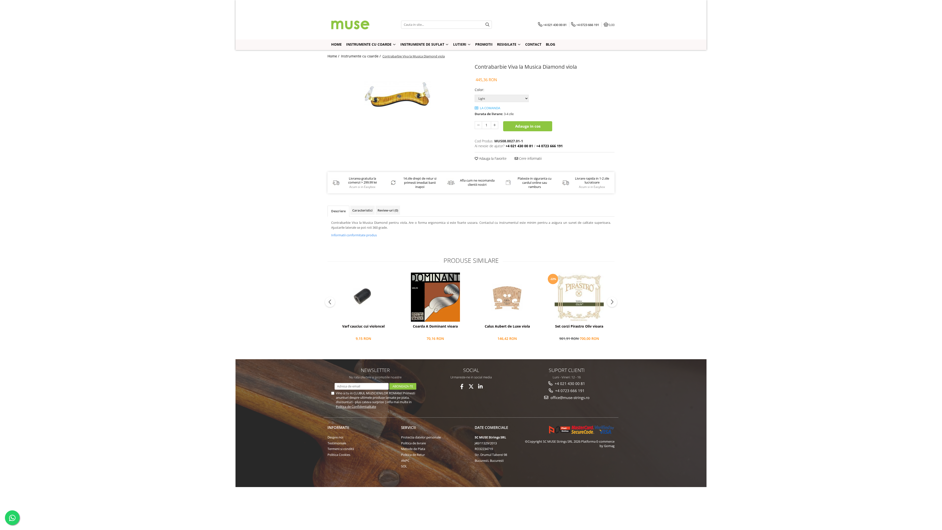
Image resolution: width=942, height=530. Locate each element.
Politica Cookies (338, 454)
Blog (550, 44)
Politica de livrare (413, 443)
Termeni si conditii (340, 449)
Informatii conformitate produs (354, 235)
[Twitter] (471, 386)
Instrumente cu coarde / (361, 56)
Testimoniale (336, 443)
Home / (333, 56)
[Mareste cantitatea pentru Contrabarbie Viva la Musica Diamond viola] (494, 125)
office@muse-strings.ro (569, 397)
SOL (404, 466)
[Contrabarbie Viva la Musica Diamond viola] (397, 94)
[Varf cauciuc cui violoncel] (363, 297)
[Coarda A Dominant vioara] (435, 297)
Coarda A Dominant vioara (435, 326)
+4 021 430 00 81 (569, 383)
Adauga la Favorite (492, 158)
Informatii (338, 427)
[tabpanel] (397, 94)
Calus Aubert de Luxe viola (507, 326)
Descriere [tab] (338, 211)
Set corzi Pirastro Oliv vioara (579, 326)
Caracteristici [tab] (362, 210)
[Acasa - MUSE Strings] (358, 24)
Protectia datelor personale (421, 437)
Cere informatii (530, 158)
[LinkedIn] (480, 386)
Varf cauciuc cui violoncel (363, 326)
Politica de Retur (413, 454)
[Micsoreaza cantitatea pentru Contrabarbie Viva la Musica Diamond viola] (478, 125)
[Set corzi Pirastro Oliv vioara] (579, 297)
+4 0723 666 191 (569, 390)
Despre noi (335, 437)
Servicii (408, 427)
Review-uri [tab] (388, 210)
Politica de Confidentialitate (356, 406)
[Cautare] (487, 25)
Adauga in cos (527, 126)
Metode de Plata (413, 449)
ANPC (405, 460)
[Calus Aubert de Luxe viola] (507, 297)
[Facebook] (462, 386)
